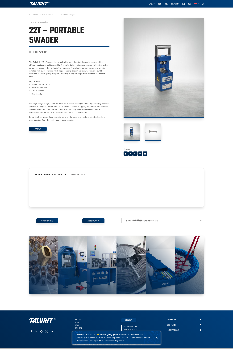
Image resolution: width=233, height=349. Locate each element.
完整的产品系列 (93, 221)
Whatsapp (135, 153)
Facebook (126, 153)
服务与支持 (175, 4)
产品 (151, 4)
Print (145, 153)
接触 (189, 4)
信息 (166, 4)
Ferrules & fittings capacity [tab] (50, 174)
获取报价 (37, 129)
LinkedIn (130, 153)
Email (140, 153)
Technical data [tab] (77, 174)
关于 (159, 4)
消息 (183, 4)
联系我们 (128, 320)
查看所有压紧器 (47, 221)
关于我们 (78, 319)
